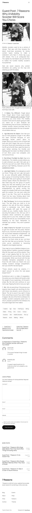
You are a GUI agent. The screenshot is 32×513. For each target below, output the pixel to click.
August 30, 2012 (11, 359)
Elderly (4, 311)
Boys (14, 308)
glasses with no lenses (18, 117)
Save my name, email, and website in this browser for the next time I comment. (16, 422)
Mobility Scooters (18, 314)
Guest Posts (16, 43)
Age (10, 308)
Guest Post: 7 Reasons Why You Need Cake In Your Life (22, 328)
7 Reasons (5, 2)
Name (4, 402)
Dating (27, 308)
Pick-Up (26, 314)
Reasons (5, 317)
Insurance (5, 314)
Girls (14, 311)
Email (3, 408)
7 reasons (5, 308)
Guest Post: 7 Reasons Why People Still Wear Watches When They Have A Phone (13, 462)
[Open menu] (29, 2)
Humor (19, 311)
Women (21, 317)
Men (11, 314)
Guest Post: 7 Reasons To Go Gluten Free (11, 455)
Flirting (9, 311)
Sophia (8, 361)
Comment (5, 384)
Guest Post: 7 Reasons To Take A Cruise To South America (12, 469)
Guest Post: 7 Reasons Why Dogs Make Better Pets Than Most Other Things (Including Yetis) (13, 449)
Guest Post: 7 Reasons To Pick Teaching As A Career (8, 328)
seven (10, 317)
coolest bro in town (8, 168)
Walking (16, 317)
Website (4, 415)
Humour (24, 311)
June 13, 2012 (10, 347)
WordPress (27, 510)
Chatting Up (21, 308)
